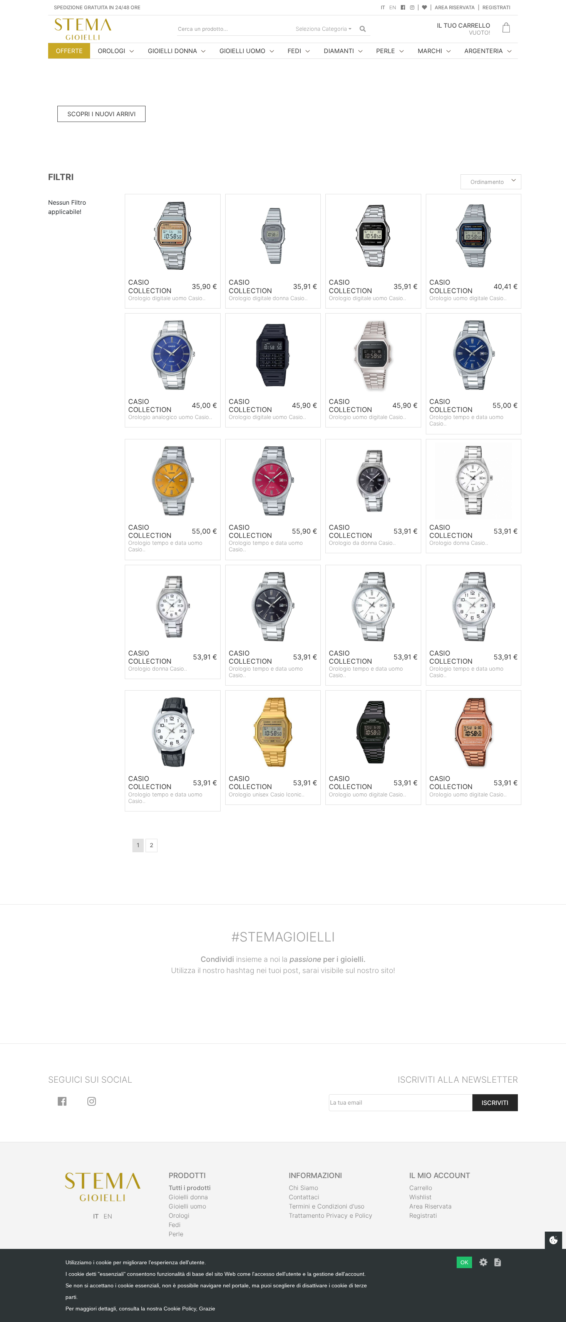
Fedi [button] (294, 51)
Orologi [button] (111, 51)
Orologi (179, 1215)
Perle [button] (385, 51)
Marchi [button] (430, 51)
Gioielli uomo (187, 1206)
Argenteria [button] (483, 51)
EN (392, 7)
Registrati (496, 7)
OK (464, 1262)
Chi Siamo (303, 1188)
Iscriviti (495, 1103)
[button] (491, 182)
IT (383, 7)
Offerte (69, 51)
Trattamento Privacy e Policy (330, 1215)
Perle (176, 1234)
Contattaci (304, 1197)
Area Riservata (455, 7)
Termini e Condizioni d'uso (326, 1206)
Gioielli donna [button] (172, 51)
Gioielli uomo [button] (242, 51)
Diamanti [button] (339, 51)
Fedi (175, 1225)
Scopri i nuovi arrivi (101, 114)
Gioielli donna (188, 1197)
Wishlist (420, 1197)
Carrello (420, 1188)
